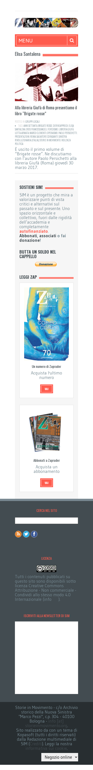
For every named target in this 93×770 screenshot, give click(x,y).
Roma (33, 136)
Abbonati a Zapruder (46, 460)
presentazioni (22, 136)
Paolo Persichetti (67, 133)
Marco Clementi (38, 133)
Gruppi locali (33, 121)
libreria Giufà (66, 129)
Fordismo (53, 129)
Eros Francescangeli (36, 129)
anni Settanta (30, 125)
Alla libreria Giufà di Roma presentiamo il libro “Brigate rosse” (46, 110)
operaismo (52, 133)
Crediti (36, 743)
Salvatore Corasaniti (47, 136)
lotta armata (22, 133)
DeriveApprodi (60, 125)
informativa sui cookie (46, 748)
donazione (29, 240)
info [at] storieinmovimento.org (46, 723)
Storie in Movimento (50, 140)
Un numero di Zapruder (46, 366)
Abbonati (28, 235)
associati (47, 235)
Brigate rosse (45, 125)
